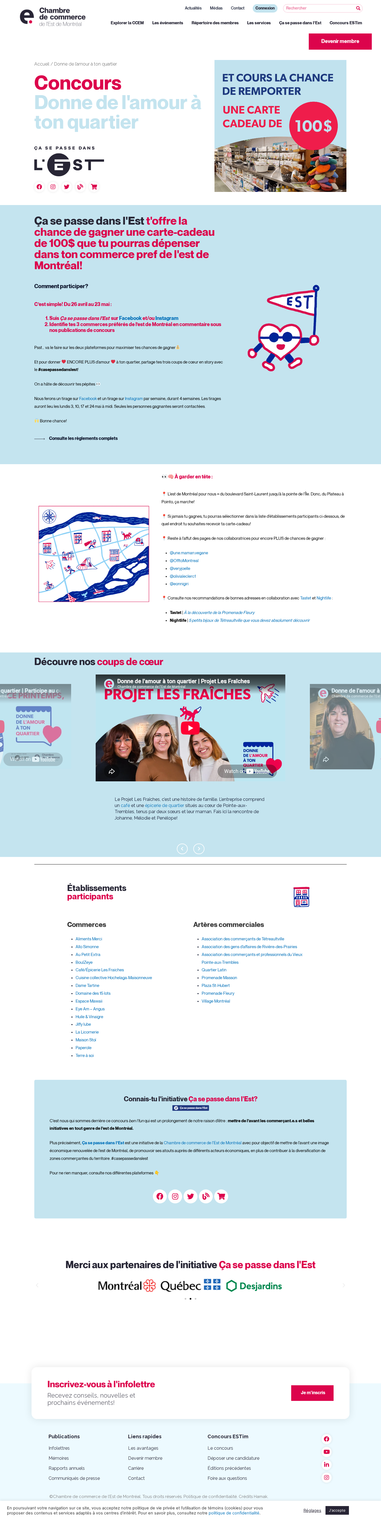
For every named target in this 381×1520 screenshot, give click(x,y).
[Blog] (80, 187)
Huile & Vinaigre (89, 1017)
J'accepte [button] (337, 1510)
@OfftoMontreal (184, 560)
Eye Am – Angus (90, 1009)
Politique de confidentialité (210, 1496)
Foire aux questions (227, 1478)
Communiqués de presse (74, 1478)
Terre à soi (361, 793)
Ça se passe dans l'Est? (190, 1099)
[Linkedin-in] (327, 1465)
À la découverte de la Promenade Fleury (219, 612)
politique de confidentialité (234, 1513)
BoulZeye (84, 962)
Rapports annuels (67, 1468)
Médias (216, 8)
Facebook (130, 318)
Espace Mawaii (89, 1001)
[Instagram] (53, 187)
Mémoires (59, 1458)
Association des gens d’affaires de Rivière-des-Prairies (249, 947)
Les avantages (143, 1448)
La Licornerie (87, 1032)
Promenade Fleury (218, 993)
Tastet (305, 598)
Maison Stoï (86, 1040)
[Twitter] (67, 187)
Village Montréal (216, 1001)
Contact (237, 8)
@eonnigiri (179, 584)
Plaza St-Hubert (216, 985)
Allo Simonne (87, 947)
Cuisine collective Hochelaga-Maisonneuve (114, 977)
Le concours (220, 1448)
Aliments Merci (89, 939)
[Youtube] (327, 1452)
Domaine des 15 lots (93, 993)
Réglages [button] (312, 1510)
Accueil (41, 64)
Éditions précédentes (229, 1468)
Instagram (167, 318)
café (125, 805)
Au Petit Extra (88, 954)
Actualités (193, 8)
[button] (340, 41)
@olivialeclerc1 (183, 576)
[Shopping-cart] (94, 187)
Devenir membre (145, 1458)
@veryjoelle (180, 568)
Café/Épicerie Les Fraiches (100, 970)
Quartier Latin (214, 970)
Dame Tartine (87, 985)
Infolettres (59, 1448)
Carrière (136, 1468)
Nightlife (324, 598)
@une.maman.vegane (189, 553)
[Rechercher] (358, 8)
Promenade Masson (219, 977)
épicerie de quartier (164, 805)
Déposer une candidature (233, 1458)
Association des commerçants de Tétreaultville (243, 939)
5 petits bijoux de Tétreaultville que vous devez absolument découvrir (249, 620)
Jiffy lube (83, 1024)
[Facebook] (39, 187)
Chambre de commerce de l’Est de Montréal (203, 1143)
